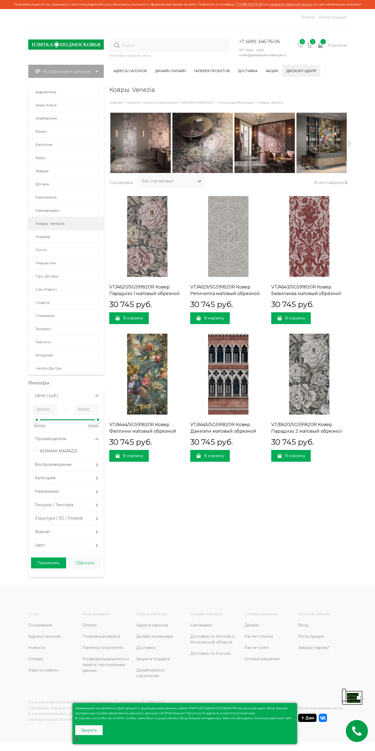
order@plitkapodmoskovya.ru (262, 55)
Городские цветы (138, 55)
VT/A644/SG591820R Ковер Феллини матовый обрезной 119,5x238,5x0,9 (142, 431)
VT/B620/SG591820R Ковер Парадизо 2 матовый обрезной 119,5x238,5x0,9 (307, 431)
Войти (308, 17)
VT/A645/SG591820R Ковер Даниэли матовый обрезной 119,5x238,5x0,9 (223, 431)
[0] (300, 47)
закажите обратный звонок (291, 4)
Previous (106, 143)
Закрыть (89, 730)
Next (349, 143)
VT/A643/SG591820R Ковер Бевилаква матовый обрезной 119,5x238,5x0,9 (306, 293)
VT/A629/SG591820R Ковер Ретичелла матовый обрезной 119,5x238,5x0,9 (225, 293)
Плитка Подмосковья (119, 702)
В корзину (133, 318)
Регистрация (333, 17)
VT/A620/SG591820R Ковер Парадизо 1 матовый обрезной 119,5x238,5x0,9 (144, 293)
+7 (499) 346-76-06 (248, 4)
